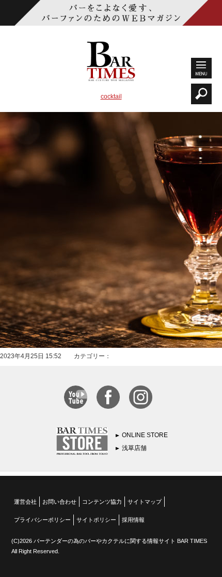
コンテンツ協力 (102, 502)
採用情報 (133, 520)
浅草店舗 (134, 448)
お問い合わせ (59, 502)
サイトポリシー (96, 520)
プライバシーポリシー (42, 520)
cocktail (111, 96)
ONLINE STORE (145, 435)
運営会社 (25, 502)
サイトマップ (145, 502)
